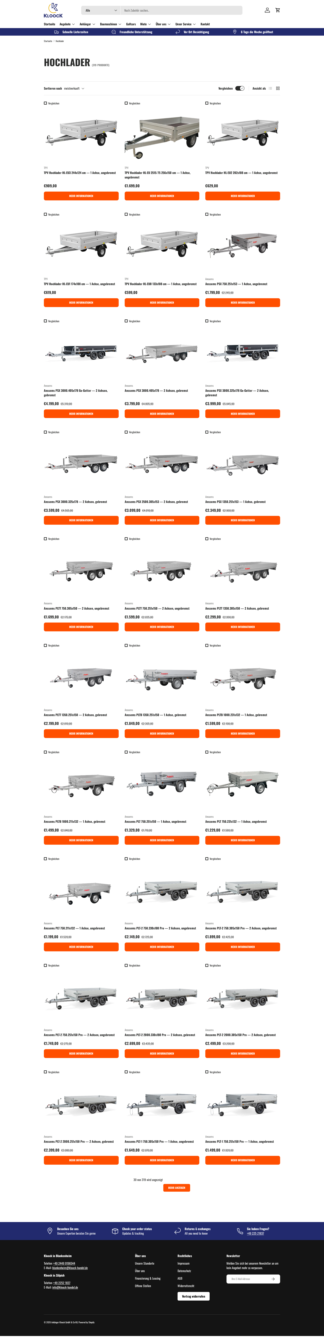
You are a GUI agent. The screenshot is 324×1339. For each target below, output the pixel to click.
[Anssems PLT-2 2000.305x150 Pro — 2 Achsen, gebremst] (242, 997)
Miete (143, 24)
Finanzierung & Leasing (147, 1278)
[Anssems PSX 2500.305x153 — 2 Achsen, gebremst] (162, 464)
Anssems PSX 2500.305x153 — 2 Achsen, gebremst (156, 501)
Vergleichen (225, 88)
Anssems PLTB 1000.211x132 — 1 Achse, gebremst (74, 821)
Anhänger (85, 24)
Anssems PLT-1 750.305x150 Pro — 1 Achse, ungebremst (159, 1141)
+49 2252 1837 (61, 1283)
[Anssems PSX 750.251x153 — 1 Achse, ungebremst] (242, 246)
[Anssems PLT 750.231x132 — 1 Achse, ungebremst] (242, 783)
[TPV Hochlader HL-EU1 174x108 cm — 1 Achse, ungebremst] (81, 246)
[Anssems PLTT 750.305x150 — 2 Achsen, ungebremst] (81, 570)
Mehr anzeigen (176, 1188)
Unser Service (183, 24)
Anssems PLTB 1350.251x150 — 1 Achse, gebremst (155, 715)
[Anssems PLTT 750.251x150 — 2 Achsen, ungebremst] (162, 570)
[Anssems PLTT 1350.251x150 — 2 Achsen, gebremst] (81, 677)
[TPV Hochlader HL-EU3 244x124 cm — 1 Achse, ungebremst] (81, 135)
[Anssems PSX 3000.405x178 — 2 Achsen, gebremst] (162, 352)
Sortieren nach (53, 88)
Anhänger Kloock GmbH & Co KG (64, 1322)
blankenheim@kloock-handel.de (70, 1268)
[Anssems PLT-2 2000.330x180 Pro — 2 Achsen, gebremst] (162, 997)
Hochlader (60, 41)
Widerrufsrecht (186, 1286)
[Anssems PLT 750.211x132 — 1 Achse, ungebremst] (81, 890)
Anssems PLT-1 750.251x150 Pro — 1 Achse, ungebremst (239, 1141)
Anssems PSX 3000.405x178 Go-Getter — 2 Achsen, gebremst (76, 392)
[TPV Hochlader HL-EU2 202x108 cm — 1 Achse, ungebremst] (242, 135)
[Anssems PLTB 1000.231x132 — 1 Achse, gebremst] (242, 677)
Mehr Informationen (81, 196)
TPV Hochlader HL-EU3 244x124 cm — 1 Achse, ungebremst (80, 172)
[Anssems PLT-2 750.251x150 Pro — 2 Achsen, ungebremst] (81, 997)
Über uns (161, 24)
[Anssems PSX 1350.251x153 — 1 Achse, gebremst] (242, 464)
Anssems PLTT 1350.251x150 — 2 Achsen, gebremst (75, 715)
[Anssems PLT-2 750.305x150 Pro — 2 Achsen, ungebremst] (242, 890)
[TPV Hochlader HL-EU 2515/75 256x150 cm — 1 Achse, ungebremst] (162, 135)
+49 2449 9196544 (64, 1263)
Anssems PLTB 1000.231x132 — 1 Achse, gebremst (236, 715)
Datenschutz (184, 1271)
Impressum (184, 1263)
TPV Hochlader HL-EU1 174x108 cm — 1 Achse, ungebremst (79, 284)
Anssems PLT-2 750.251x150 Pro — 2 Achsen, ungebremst (79, 1035)
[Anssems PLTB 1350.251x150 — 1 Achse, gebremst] (162, 677)
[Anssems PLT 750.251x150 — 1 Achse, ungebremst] (162, 783)
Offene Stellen (143, 1286)
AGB (180, 1278)
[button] (278, 10)
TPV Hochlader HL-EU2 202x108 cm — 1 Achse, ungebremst (241, 172)
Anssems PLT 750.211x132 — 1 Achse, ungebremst (74, 928)
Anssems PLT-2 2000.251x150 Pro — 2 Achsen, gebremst (79, 1141)
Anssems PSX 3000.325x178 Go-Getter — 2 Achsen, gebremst (237, 392)
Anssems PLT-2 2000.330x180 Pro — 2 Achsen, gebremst (160, 1035)
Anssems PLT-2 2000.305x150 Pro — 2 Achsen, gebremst (240, 1035)
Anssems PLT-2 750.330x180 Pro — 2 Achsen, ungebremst (160, 928)
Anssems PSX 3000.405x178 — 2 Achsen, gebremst (156, 390)
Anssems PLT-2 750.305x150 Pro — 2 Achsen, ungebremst (241, 928)
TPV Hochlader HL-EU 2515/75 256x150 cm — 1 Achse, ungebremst (157, 174)
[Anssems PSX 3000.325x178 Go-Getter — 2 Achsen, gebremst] (242, 352)
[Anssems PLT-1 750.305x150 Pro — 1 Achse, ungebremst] (162, 1103)
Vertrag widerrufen (193, 1296)
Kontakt (205, 24)
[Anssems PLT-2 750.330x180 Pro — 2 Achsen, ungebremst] (162, 890)
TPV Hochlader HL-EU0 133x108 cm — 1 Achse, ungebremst (161, 284)
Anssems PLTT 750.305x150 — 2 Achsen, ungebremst (76, 608)
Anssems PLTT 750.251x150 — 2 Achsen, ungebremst (157, 608)
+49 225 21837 (255, 1233)
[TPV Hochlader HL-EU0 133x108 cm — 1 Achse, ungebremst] (162, 246)
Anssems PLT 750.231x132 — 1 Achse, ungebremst (236, 821)
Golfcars (131, 24)
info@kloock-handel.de (65, 1287)
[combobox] (161, 10)
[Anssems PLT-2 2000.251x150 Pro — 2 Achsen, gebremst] (81, 1103)
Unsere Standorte (144, 1263)
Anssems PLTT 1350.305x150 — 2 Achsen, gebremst (237, 608)
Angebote (65, 24)
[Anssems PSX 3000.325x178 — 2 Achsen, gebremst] (81, 464)
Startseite (49, 24)
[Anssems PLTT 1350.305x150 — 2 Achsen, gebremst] (242, 570)
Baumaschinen (108, 24)
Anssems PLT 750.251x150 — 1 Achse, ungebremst (155, 821)
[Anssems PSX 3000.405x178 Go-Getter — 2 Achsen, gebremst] (81, 352)
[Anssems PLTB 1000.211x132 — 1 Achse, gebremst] (81, 783)
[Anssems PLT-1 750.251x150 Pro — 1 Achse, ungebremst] (242, 1103)
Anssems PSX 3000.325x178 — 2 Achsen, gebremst (75, 501)
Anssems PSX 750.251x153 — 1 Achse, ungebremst (236, 284)
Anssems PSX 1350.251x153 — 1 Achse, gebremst (235, 501)
